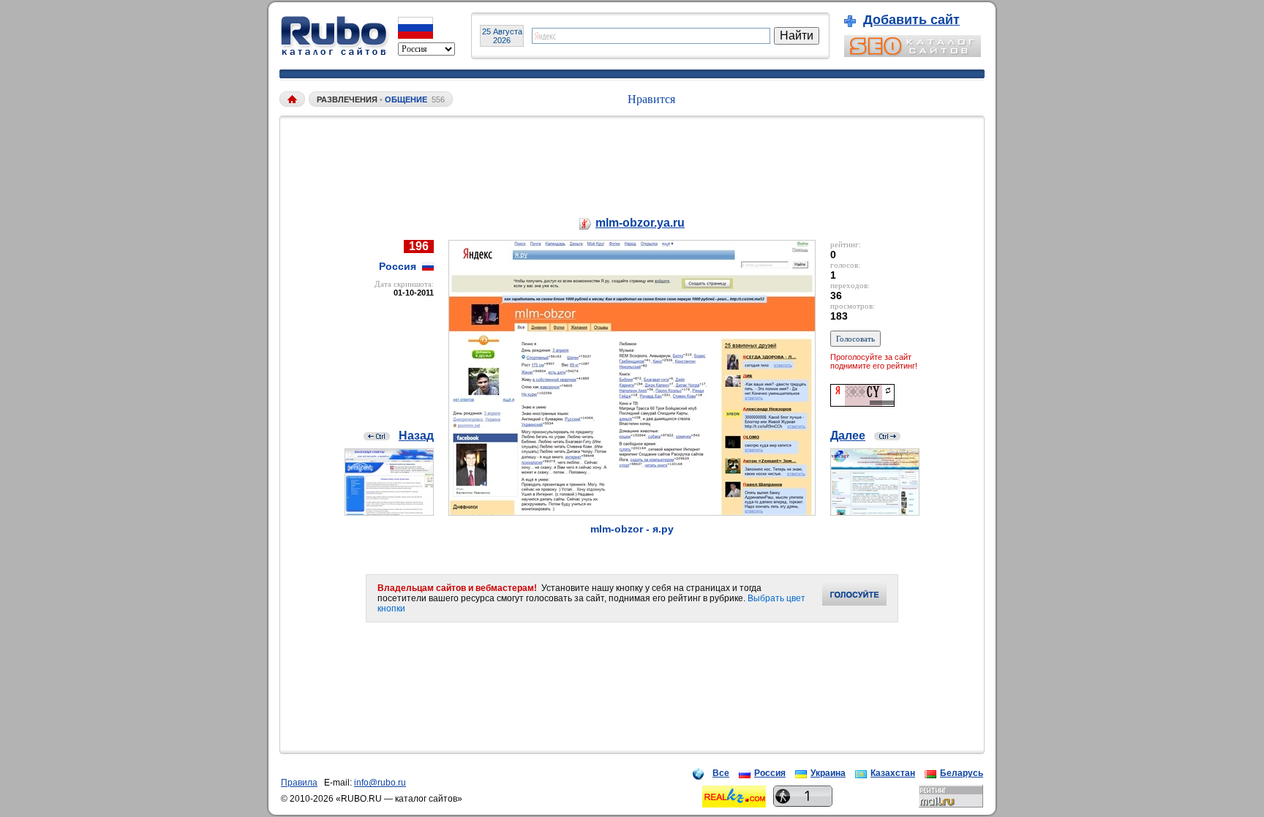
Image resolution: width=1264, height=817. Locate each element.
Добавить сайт (911, 19)
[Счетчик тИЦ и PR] (862, 402)
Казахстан (892, 773)
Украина (828, 773)
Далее (847, 435)
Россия (770, 773)
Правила (299, 783)
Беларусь (961, 773)
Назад (416, 435)
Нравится (651, 99)
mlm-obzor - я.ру (632, 529)
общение (406, 99)
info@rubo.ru (380, 783)
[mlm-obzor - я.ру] (632, 511)
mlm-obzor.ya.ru (640, 223)
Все (720, 773)
